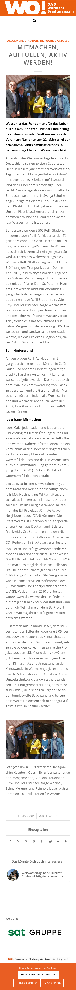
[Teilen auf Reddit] (50, 841)
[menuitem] (32, 21)
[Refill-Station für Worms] (38, 96)
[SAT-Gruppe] (35, 932)
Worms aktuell (57, 40)
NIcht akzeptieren (26, 982)
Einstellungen (53, 982)
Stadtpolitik (34, 40)
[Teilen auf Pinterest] (34, 841)
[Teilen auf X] (18, 841)
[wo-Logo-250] (38, 7)
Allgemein (15, 40)
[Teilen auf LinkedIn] (42, 841)
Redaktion (51, 816)
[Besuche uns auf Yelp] (66, 841)
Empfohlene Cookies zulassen (38, 974)
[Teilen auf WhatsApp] (26, 841)
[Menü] (41, 21)
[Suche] (32, 21)
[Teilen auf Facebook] (10, 841)
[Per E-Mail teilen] (58, 841)
